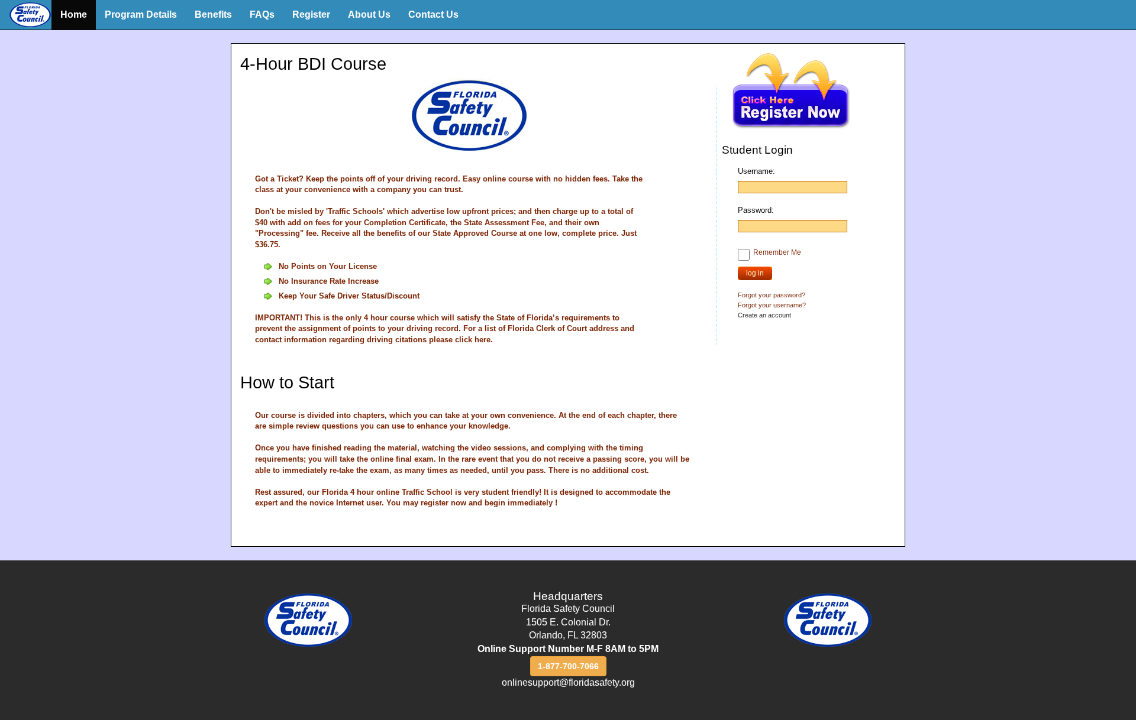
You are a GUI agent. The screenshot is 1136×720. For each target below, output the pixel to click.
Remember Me (777, 252)
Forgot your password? (771, 295)
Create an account (764, 315)
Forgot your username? (772, 305)
